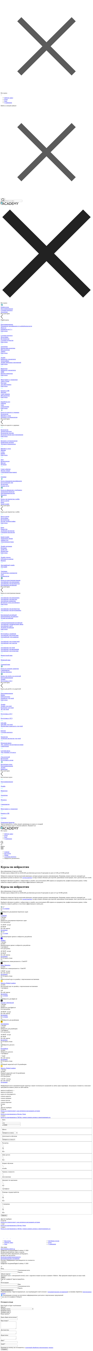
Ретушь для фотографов (8, 521)
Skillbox (3, 940)
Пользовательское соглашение (10, 1258)
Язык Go (3, 327)
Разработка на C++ (6, 329)
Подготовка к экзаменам (8, 633)
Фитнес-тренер (5, 470)
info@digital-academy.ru (8, 1249)
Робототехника (5, 696)
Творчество (4, 737)
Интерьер (4, 548)
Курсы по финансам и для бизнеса (11, 490)
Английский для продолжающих (11, 610)
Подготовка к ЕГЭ (6, 681)
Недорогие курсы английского (10, 602)
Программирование (7, 309)
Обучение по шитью (7, 559)
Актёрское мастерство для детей (11, 738)
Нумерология (5, 576)
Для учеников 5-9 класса (8, 752)
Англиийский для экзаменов (10, 637)
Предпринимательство (8, 493)
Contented (4, 915)
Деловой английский (7, 627)
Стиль (3, 452)
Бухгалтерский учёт (7, 482)
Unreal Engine (5, 406)
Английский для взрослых (9, 599)
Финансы (4, 495)
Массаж (3, 463)
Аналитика (4, 312)
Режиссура (4, 529)
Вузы (6, 99)
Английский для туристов (9, 643)
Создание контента (7, 310)
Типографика (5, 361)
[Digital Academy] (4, 1234)
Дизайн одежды (6, 557)
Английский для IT (7, 626)
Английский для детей (8, 647)
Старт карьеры (5, 394)
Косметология (5, 461)
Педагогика (4, 484)
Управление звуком (7, 538)
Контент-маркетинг (7, 373)
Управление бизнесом (7, 491)
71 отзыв (5, 933)
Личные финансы (6, 672)
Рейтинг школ (8, 98)
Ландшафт (4, 567)
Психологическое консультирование (12, 434)
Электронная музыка (7, 542)
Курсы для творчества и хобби (10, 499)
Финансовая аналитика (8, 348)
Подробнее (4, 930)
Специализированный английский (11, 622)
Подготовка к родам (7, 760)
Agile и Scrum (5, 381)
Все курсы (7, 1241)
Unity (2, 405)
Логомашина (5, 1024)
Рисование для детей (7, 707)
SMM (2, 372)
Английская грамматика (8, 601)
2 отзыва (5, 1017)
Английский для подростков (9, 635)
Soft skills (3, 723)
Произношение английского (9, 616)
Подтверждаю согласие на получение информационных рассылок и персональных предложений (33, 1295)
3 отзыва (5, 995)
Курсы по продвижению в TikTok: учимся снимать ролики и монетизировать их (25, 1117)
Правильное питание (7, 442)
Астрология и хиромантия (9, 573)
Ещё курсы (4, 331)
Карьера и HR (5, 390)
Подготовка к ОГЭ (6, 718)
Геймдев (3, 403)
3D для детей (5, 709)
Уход (2, 459)
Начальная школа (6, 743)
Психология (4, 414)
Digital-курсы (5, 307)
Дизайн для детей (6, 706)
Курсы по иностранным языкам (10, 580)
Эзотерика (4, 571)
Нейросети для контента (8, 359)
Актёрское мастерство (7, 531)
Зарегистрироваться (7, 1290)
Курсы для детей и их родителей (11, 676)
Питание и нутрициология (9, 417)
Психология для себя (7, 433)
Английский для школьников (10, 649)
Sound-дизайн (5, 504)
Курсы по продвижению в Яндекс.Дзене (13, 1114)
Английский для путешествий (10, 641)
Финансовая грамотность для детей (12, 726)
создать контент (27, 877)
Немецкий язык (5, 660)
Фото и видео (5, 500)
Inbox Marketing (5, 965)
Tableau (3, 351)
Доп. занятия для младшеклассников (12, 744)
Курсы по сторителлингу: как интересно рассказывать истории (20, 1111)
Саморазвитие (5, 670)
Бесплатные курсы (6, 764)
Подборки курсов (53, 1241)
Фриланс (3, 392)
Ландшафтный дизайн (8, 565)
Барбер (3, 453)
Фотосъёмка (4, 337)
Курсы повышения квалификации (11, 481)
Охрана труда (5, 486)
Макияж (3, 450)
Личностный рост (6, 431)
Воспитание (4, 758)
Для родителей (5, 757)
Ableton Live (4, 540)
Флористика (4, 551)
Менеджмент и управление (9, 379)
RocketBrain (4, 1048)
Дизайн (3, 357)
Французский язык (6, 655)
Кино (2, 502)
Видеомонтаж (5, 339)
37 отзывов (6, 908)
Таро (2, 574)
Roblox (3, 695)
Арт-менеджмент (6, 384)
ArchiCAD (4, 549)
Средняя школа (5, 751)
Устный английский (7, 618)
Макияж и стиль (6, 415)
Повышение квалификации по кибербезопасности (16, 326)
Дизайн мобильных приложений (11, 362)
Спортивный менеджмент (9, 472)
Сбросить (4, 1215)
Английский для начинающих (10, 582)
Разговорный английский (9, 585)
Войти (3, 1277)
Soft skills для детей (7, 724)
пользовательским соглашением (58, 1292)
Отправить (4, 1349)
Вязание (3, 560)
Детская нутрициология (8, 444)
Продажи (3, 383)
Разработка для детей (7, 698)
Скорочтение (5, 746)
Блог (5, 101)
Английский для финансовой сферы (12, 624)
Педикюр (4, 464)
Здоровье (3, 477)
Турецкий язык (5, 664)
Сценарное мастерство (8, 532)
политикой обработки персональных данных (39, 1347)
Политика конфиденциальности (11, 1257)
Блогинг (3, 730)
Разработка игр (5, 402)
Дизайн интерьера (6, 546)
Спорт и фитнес (6, 469)
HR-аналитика (5, 350)
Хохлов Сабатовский (7, 1002)
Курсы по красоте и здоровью (10, 412)
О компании (8, 102)
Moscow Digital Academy (8, 983)
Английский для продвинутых (10, 583)
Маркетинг (4, 368)
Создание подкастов (7, 340)
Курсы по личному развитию (10, 668)
